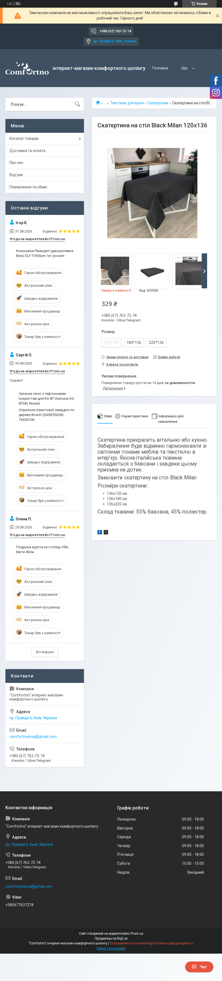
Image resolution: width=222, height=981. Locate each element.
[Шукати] (77, 104)
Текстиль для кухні (127, 103)
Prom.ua (137, 933)
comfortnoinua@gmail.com (33, 736)
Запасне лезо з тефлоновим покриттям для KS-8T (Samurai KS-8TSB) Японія (47, 398)
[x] (106, 533)
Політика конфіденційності (173, 943)
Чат (203, 967)
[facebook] (99, 533)
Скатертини (158, 103)
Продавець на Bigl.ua (111, 938)
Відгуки (16, 175)
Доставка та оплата (27, 151)
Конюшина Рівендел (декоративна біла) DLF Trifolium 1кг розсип (44, 253)
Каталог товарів (23, 138)
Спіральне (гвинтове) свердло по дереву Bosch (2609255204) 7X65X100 (46, 415)
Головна (160, 68)
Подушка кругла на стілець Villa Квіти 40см (42, 549)
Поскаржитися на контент (130, 943)
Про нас (16, 162)
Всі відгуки (45, 652)
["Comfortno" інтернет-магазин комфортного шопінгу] (27, 68)
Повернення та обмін (28, 187)
